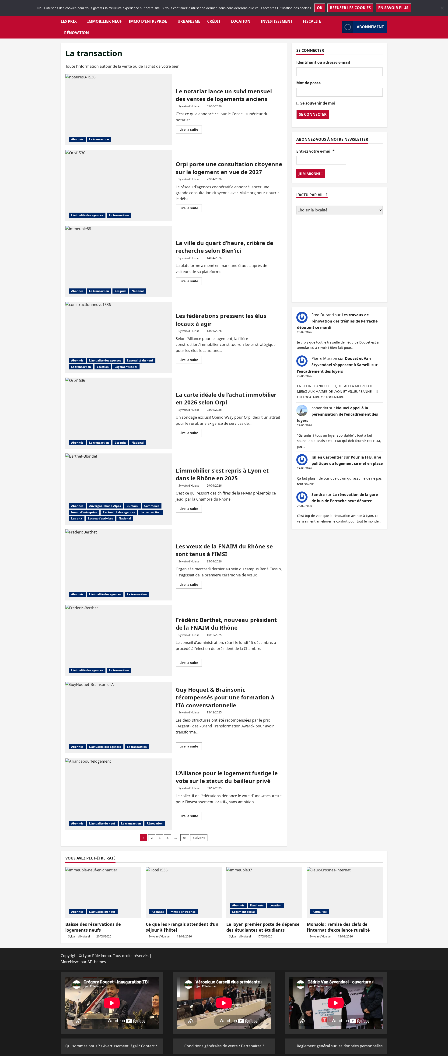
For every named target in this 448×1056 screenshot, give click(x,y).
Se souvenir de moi (317, 103)
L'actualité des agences (87, 215)
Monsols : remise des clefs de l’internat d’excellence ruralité (338, 927)
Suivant (199, 837)
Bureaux (132, 506)
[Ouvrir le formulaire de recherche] (337, 27)
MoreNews (70, 961)
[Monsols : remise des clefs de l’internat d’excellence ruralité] (345, 892)
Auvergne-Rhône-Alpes (105, 506)
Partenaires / (252, 1046)
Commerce (151, 506)
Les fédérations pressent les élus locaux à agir (118, 337)
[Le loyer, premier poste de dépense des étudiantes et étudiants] (264, 892)
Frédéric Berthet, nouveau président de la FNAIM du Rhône (118, 640)
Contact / (149, 1046)
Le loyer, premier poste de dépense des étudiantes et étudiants (263, 927)
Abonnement (370, 26)
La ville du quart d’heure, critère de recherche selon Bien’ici (118, 261)
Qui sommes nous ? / (84, 1046)
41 (185, 837)
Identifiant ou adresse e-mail (323, 62)
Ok (319, 7)
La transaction (99, 139)
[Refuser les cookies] (442, 8)
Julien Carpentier (327, 457)
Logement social (126, 367)
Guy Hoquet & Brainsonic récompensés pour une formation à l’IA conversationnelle (118, 717)
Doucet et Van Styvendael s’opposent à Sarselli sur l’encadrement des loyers (337, 365)
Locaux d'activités (100, 518)
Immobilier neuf (104, 21)
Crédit (213, 21)
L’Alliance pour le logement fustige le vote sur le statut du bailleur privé (118, 794)
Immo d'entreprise (84, 512)
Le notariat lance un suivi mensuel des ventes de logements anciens (118, 109)
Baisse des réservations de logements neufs (93, 927)
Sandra (318, 494)
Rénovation (76, 32)
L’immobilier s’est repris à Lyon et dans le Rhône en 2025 (118, 489)
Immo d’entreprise (148, 21)
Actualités (320, 912)
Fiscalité (312, 21)
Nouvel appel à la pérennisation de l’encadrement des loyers (337, 414)
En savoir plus (393, 7)
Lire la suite (190, 130)
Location (240, 21)
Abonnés (77, 139)
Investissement (276, 21)
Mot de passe (308, 82)
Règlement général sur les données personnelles (340, 1046)
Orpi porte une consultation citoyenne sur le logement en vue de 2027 (118, 185)
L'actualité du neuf (140, 360)
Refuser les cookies (350, 7)
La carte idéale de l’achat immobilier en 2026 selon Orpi (118, 413)
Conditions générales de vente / (212, 1046)
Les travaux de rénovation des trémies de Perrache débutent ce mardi (337, 321)
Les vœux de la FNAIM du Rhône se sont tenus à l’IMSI (118, 564)
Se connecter (313, 114)
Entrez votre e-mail (315, 151)
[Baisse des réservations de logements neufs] (103, 892)
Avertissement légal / (122, 1046)
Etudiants (257, 905)
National (138, 291)
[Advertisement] (339, 259)
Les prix (69, 21)
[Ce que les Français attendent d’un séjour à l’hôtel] (184, 892)
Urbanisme (189, 21)
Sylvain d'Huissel (189, 106)
